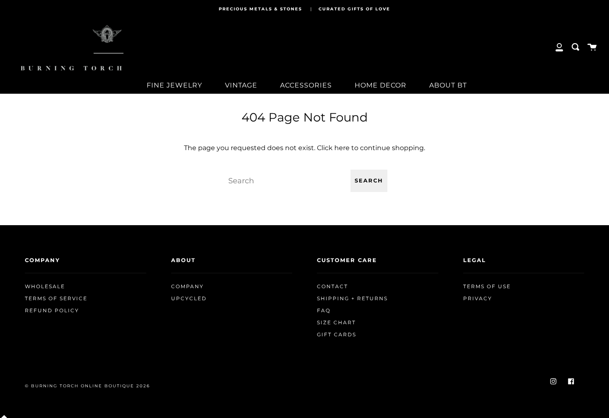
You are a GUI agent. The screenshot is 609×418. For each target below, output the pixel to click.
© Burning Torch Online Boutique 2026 (87, 386)
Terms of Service (56, 298)
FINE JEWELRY (174, 85)
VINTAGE (241, 85)
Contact (332, 286)
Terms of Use (487, 286)
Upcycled (189, 298)
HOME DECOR (380, 85)
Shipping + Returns (352, 298)
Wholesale (45, 286)
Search (369, 180)
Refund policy (52, 311)
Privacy (477, 298)
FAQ (324, 311)
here (342, 148)
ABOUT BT (448, 85)
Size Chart (336, 323)
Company (187, 286)
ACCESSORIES (306, 85)
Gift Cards (336, 335)
